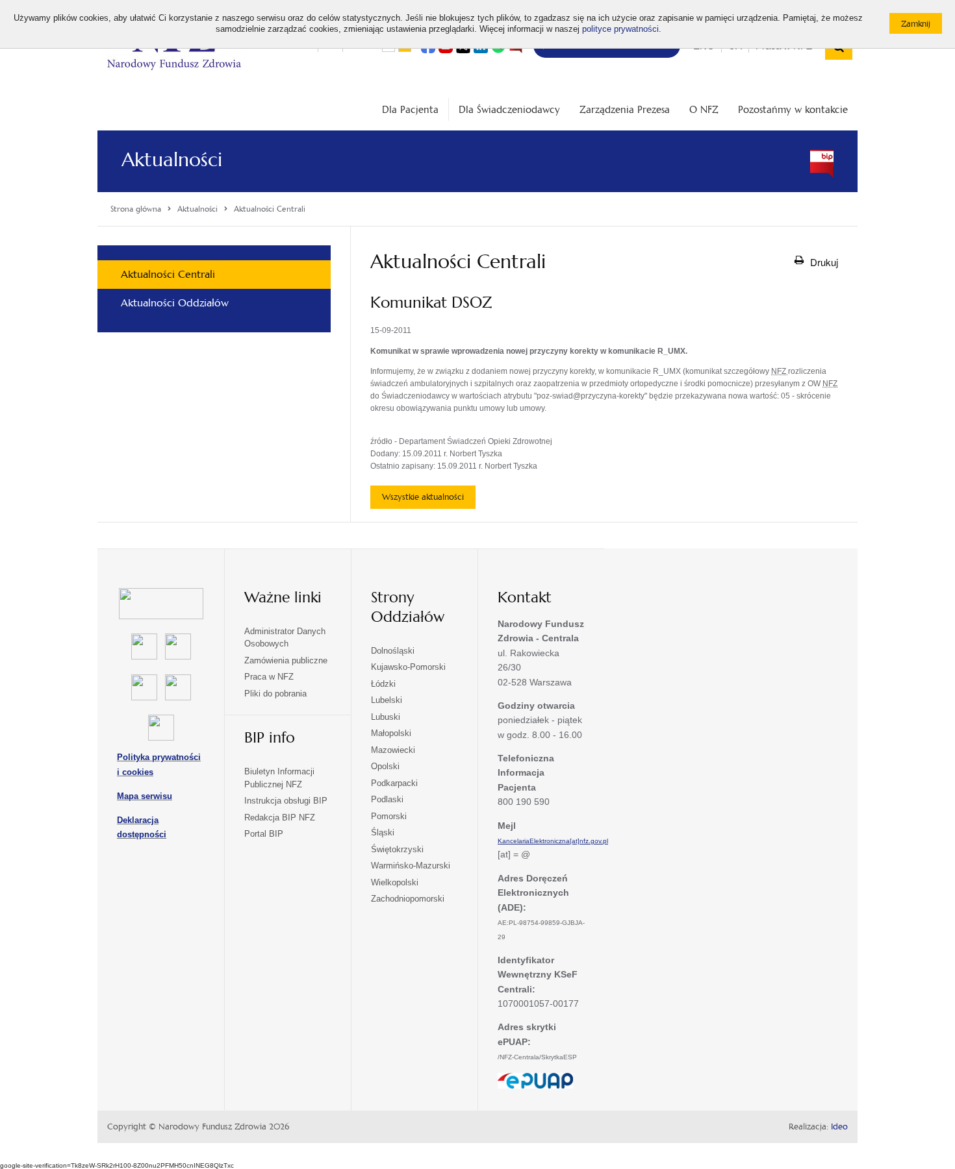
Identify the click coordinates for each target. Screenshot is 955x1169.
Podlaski (387, 799)
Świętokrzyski (397, 849)
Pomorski (389, 816)
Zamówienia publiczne (285, 660)
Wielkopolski (394, 882)
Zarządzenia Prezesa (624, 109)
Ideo (839, 1127)
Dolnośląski (392, 651)
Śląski (382, 832)
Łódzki (383, 684)
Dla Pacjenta (410, 109)
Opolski (385, 766)
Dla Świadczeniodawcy (509, 109)
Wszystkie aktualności (423, 496)
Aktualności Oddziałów (175, 303)
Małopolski (391, 733)
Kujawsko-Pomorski (408, 667)
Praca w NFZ (269, 677)
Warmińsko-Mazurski (410, 865)
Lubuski (385, 717)
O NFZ (704, 109)
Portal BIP (263, 834)
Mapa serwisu (144, 796)
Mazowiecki (393, 750)
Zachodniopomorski (407, 899)
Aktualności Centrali (168, 274)
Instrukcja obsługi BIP (285, 801)
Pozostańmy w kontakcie (793, 109)
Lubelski (386, 700)
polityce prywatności (620, 29)
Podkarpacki (394, 783)
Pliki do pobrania (275, 693)
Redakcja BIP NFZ (279, 817)
